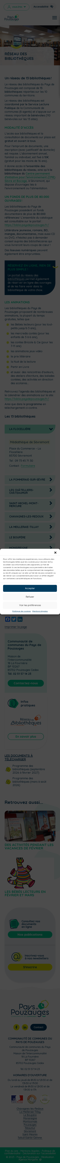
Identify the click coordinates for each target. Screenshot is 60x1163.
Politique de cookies (21, 611)
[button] (55, 552)
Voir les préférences (30, 605)
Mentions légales (40, 611)
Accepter (30, 588)
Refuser (30, 596)
